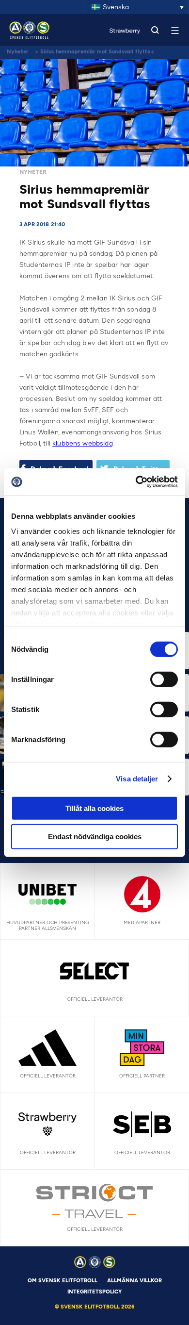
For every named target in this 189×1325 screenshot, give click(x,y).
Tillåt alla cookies (94, 808)
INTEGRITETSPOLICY (94, 1292)
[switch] (164, 679)
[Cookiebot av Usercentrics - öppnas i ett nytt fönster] (136, 482)
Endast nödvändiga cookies (95, 836)
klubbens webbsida (82, 443)
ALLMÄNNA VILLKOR (134, 1280)
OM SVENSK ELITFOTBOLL (62, 1280)
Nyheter (17, 52)
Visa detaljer (137, 779)
